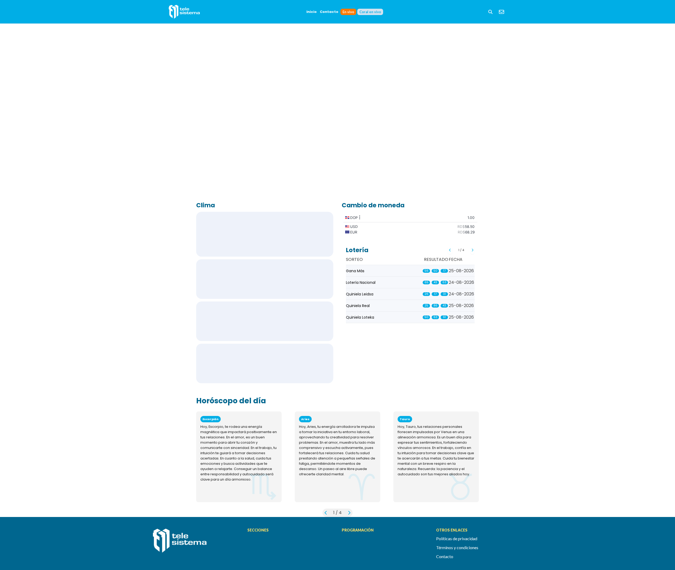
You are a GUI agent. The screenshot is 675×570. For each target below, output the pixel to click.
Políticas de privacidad (456, 538)
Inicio (311, 11)
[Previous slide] (450, 250)
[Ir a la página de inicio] (196, 544)
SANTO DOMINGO (264, 234)
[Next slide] (472, 250)
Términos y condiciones (457, 547)
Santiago (264, 321)
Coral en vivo (370, 12)
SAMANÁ (264, 363)
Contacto (329, 11)
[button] (490, 12)
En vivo (348, 12)
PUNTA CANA (264, 279)
